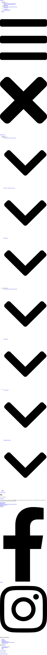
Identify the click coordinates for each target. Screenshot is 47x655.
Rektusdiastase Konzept (5, 641)
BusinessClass (4, 640)
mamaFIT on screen (5, 643)
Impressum (1, 653)
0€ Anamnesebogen (5, 647)
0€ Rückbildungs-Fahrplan (6, 646)
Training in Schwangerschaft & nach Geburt (8, 642)
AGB (2, 649)
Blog (2, 648)
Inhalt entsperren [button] (2, 503)
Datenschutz (6, 653)
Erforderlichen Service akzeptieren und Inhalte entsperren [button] (8, 504)
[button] (23, 73)
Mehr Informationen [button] (3, 502)
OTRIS (3, 639)
